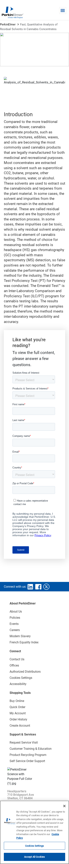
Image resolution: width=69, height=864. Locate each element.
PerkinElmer (8, 24)
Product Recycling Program (28, 755)
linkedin (30, 587)
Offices (14, 665)
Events (14, 624)
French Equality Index (24, 642)
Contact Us (17, 659)
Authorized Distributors (25, 671)
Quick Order (17, 707)
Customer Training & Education (31, 749)
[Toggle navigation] (62, 10)
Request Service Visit (24, 742)
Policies (15, 617)
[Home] (12, 12)
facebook (38, 586)
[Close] (64, 806)
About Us (16, 611)
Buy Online (17, 701)
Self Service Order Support (27, 761)
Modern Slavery (20, 636)
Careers (15, 630)
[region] (34, 832)
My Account (18, 713)
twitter (46, 587)
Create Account (20, 725)
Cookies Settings (34, 845)
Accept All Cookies (34, 856)
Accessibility (18, 684)
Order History (18, 719)
